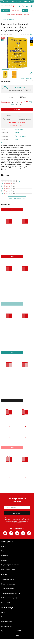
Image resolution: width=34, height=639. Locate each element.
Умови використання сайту (10, 593)
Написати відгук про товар (17, 198)
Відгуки (5, 175)
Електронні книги (7, 626)
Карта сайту (5, 602)
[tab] (17, 175)
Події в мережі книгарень (10, 565)
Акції (3, 612)
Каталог (5, 11)
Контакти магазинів (8, 569)
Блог (3, 551)
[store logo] (10, 6)
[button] (5, 74)
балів (12, 104)
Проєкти (4, 560)
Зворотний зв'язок (7, 588)
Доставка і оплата (7, 579)
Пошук (17, 11)
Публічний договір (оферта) (10, 598)
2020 (16, 139)
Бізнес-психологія (9, 19)
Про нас (4, 546)
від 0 (19, 115)
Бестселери (5, 617)
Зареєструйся (5, 102)
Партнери (4, 555)
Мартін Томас (19, 129)
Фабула (17, 132)
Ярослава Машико (20, 136)
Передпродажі (6, 621)
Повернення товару (8, 584)
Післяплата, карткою (24, 119)
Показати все (5, 143)
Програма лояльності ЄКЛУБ (11, 631)
